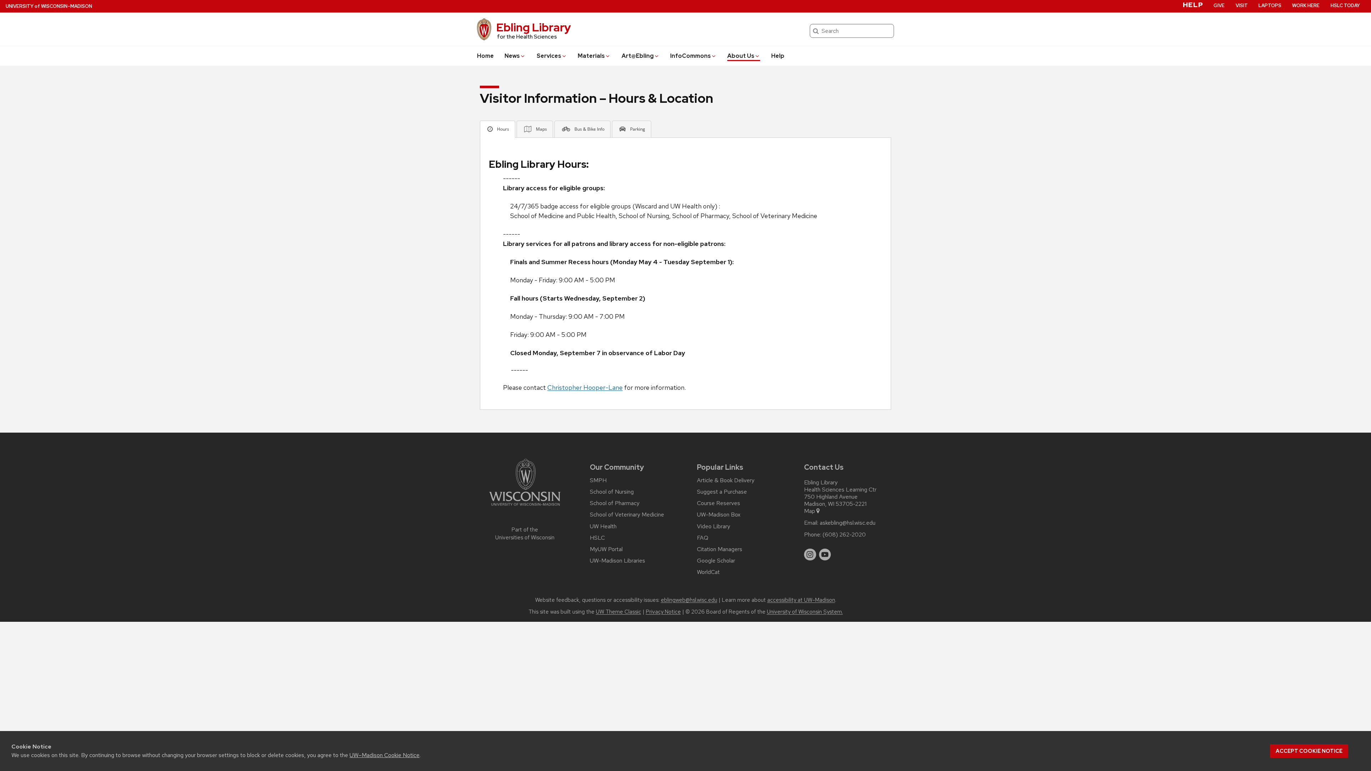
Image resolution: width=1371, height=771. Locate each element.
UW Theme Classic (618, 611)
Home (485, 56)
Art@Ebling (638, 56)
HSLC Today (1345, 5)
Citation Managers (719, 549)
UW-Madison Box (718, 514)
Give (1219, 5)
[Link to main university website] (525, 507)
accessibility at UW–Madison (801, 600)
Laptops (1270, 5)
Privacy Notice (663, 611)
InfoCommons (690, 56)
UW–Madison (49, 6)
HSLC (597, 537)
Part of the (524, 533)
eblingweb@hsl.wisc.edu (689, 600)
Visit (1242, 5)
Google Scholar (716, 560)
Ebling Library (533, 27)
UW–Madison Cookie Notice (385, 755)
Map (809, 511)
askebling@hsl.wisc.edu (847, 522)
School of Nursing (612, 491)
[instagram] (810, 555)
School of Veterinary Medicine (627, 514)
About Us (740, 56)
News (512, 56)
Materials (591, 56)
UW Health (603, 526)
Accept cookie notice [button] (1309, 751)
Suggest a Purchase (722, 491)
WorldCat (708, 572)
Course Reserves (718, 503)
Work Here (1306, 5)
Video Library (713, 526)
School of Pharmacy (614, 503)
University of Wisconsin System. (805, 611)
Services (549, 56)
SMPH (598, 480)
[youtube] (825, 555)
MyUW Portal (606, 549)
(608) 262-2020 (844, 534)
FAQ (702, 537)
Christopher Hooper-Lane (585, 387)
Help (777, 56)
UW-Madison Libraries (617, 560)
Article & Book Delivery (725, 480)
